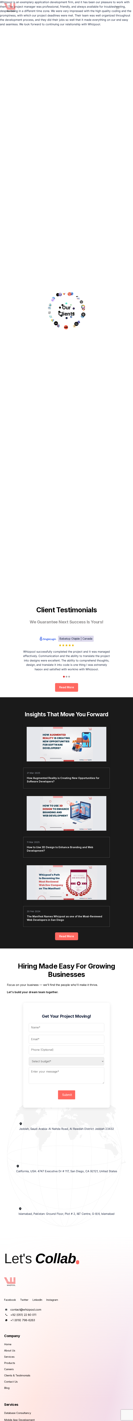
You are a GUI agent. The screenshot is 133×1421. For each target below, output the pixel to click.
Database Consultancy (17, 1413)
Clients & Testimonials (17, 1375)
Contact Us (11, 1381)
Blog (7, 1388)
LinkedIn (37, 1299)
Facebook (10, 1299)
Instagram (52, 1299)
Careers (9, 1369)
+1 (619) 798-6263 (22, 1320)
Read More (66, 687)
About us (9, 1350)
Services (9, 1356)
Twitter (24, 1299)
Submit (67, 1095)
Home (7, 1344)
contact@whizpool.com (25, 1309)
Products (9, 1363)
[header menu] (117, 7)
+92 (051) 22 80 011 (23, 1314)
